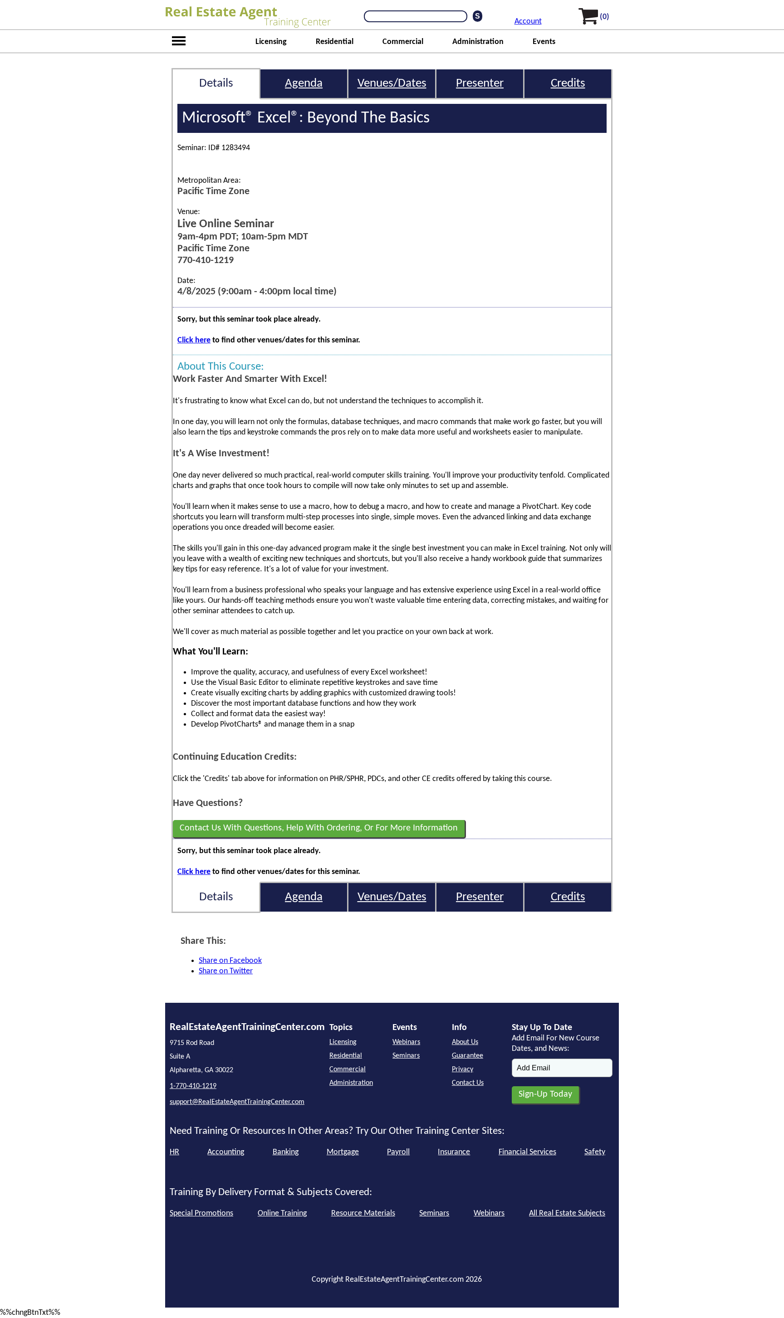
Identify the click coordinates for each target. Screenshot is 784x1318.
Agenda (304, 84)
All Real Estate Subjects (567, 1213)
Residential (334, 42)
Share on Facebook (230, 961)
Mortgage (343, 1152)
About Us (465, 1042)
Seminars (406, 1055)
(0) (604, 17)
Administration (478, 42)
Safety (594, 1152)
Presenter (480, 84)
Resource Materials (363, 1213)
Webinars (406, 1042)
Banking (286, 1152)
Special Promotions (201, 1213)
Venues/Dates (392, 84)
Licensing (271, 42)
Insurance (454, 1152)
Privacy (462, 1069)
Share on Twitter (226, 971)
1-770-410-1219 (193, 1086)
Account (528, 21)
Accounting (225, 1152)
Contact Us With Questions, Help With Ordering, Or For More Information (319, 828)
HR (174, 1152)
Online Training (282, 1213)
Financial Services (527, 1152)
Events (544, 42)
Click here (194, 340)
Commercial (402, 42)
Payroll (398, 1152)
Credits (568, 84)
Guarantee (467, 1055)
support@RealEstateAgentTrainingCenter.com (237, 1102)
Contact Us (468, 1083)
